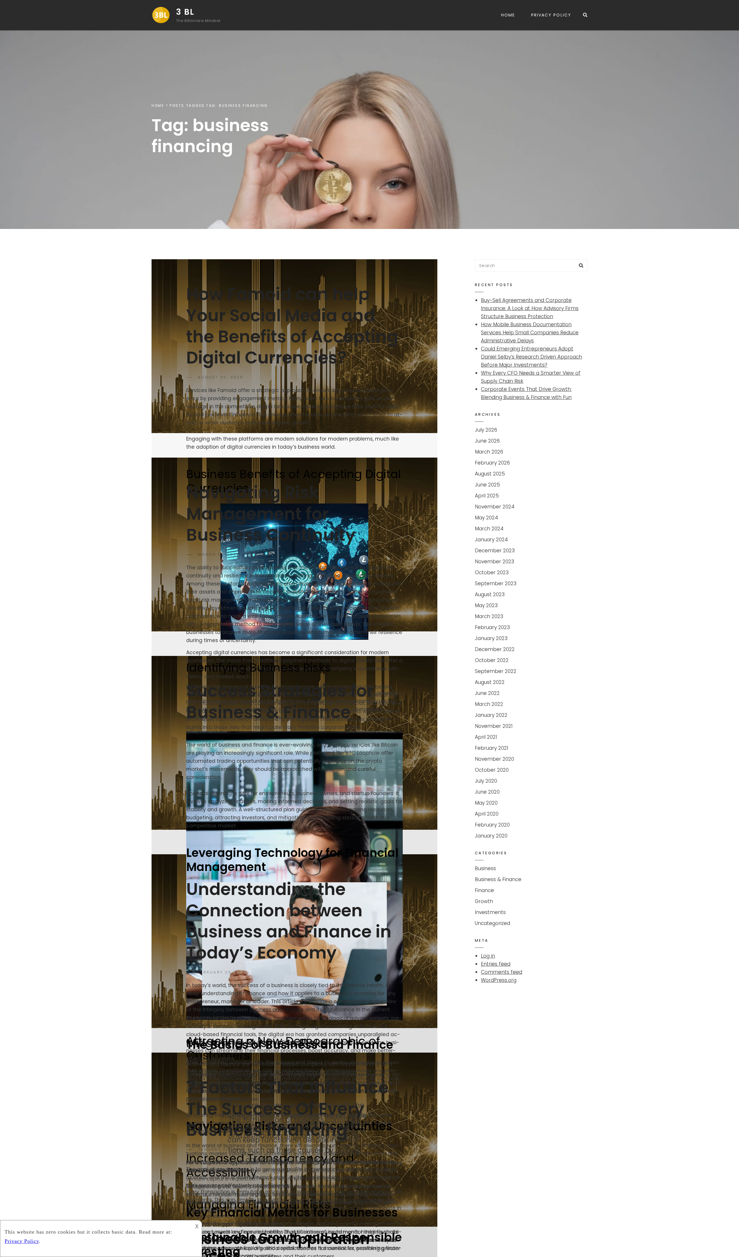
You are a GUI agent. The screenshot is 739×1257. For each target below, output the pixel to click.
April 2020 (487, 813)
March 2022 (489, 704)
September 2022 (495, 671)
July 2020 (486, 780)
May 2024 (486, 517)
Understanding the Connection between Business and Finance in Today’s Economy (288, 920)
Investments (490, 912)
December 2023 (495, 550)
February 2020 (492, 824)
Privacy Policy (551, 15)
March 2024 (489, 528)
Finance (484, 890)
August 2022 (490, 682)
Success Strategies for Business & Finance (280, 701)
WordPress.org (498, 980)
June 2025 (487, 484)
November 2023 (494, 561)
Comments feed (501, 972)
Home (508, 15)
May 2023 (486, 605)
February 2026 (492, 462)
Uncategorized (492, 923)
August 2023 (490, 594)
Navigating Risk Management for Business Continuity (270, 514)
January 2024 (491, 539)
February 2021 (491, 748)
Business (485, 868)
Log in (488, 955)
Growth (484, 901)
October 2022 (492, 660)
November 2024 (494, 506)
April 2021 (486, 737)
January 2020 (491, 835)
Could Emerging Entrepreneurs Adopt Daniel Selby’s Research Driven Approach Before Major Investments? (531, 356)
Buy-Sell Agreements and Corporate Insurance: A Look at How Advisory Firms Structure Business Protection (529, 308)
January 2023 (491, 638)
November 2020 (494, 759)
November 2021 (494, 726)
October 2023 (492, 572)
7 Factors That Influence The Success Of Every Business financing (287, 1109)
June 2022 (487, 693)
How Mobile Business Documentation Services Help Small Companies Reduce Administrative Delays (529, 332)
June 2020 (487, 791)
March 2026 (489, 451)
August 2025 (490, 473)
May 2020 (486, 802)
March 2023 (489, 616)
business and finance (276, 1009)
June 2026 (487, 440)
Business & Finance (498, 879)
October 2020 (492, 769)
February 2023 (492, 627)
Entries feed (495, 964)
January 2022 (491, 715)
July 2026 (486, 429)
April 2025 (487, 495)
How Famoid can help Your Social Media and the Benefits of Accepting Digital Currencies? (292, 325)
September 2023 (495, 583)
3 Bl (185, 12)
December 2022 (495, 649)
